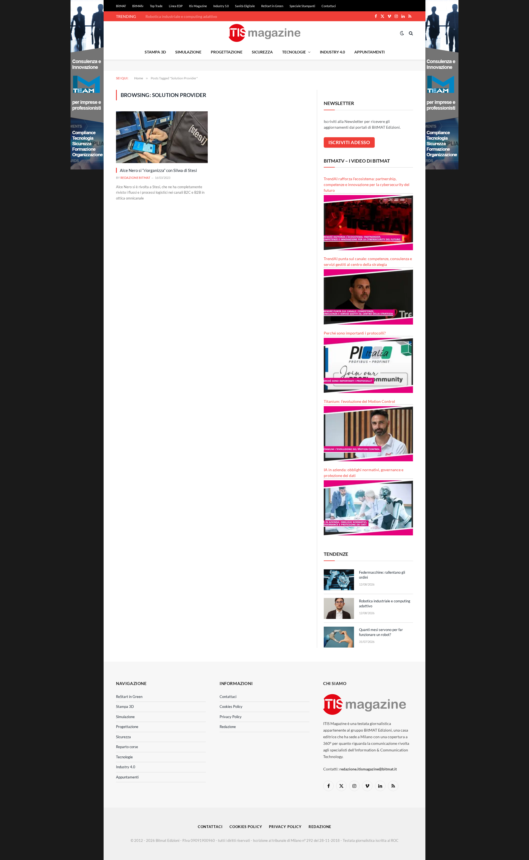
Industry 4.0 (332, 52)
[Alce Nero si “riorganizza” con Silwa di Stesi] (162, 137)
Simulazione (188, 52)
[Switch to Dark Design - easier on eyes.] (402, 33)
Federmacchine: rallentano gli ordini (382, 575)
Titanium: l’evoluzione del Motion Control (359, 401)
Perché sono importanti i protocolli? (355, 333)
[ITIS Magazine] (264, 33)
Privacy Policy (231, 717)
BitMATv (138, 6)
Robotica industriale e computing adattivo (181, 16)
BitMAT (121, 6)
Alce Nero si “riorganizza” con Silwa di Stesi (158, 170)
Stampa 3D (155, 52)
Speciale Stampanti (302, 6)
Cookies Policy (231, 706)
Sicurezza (262, 52)
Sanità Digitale (245, 6)
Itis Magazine (198, 6)
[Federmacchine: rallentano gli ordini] (339, 579)
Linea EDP (176, 6)
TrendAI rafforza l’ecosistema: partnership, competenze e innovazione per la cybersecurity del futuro (366, 184)
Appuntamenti (369, 52)
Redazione (228, 726)
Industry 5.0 (221, 6)
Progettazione (226, 52)
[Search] (410, 33)
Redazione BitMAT (135, 177)
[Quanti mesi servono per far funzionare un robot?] (339, 637)
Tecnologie (294, 52)
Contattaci (329, 6)
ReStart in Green (272, 6)
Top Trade (156, 6)
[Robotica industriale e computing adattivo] (339, 608)
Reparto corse (127, 747)
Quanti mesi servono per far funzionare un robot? (381, 632)
